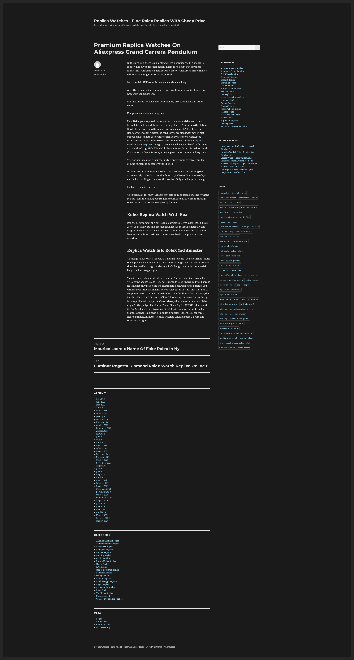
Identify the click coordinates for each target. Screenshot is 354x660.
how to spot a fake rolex (230, 256)
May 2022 (100, 440)
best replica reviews (248, 198)
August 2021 (101, 466)
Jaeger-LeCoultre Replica (107, 570)
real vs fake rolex (227, 285)
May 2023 (100, 405)
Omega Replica (103, 576)
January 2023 (102, 416)
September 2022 (103, 428)
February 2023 (103, 413)
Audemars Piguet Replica (107, 544)
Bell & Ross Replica (104, 547)
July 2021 (100, 469)
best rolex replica (249, 207)
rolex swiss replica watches (231, 323)
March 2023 (101, 410)
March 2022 (101, 445)
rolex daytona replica (229, 304)
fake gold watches (250, 227)
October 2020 (102, 495)
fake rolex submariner (229, 236)
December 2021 (103, 454)
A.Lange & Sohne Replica (107, 541)
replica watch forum (228, 294)
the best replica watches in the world (236, 333)
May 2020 (100, 509)
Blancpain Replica (104, 549)
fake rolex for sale (244, 231)
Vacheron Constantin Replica (109, 599)
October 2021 (102, 460)
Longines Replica (104, 573)
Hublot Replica (103, 564)
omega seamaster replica (231, 280)
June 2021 (100, 471)
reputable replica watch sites (232, 299)
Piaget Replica (102, 584)
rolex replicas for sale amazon (232, 314)
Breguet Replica (103, 552)
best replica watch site (229, 202)
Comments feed (103, 625)
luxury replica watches (248, 275)
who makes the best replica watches (235, 343)
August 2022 (102, 431)
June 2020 (101, 506)
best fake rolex (239, 193)
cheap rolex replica (228, 222)
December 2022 (103, 419)
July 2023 (100, 399)
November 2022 (103, 422)
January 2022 (102, 451)
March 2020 (101, 515)
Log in (99, 619)
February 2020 (103, 518)
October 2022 (102, 425)
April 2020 (101, 512)
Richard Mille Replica (105, 587)
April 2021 (100, 477)
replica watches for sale (230, 290)
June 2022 (100, 437)
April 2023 (101, 408)
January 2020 (102, 521)
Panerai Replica (103, 578)
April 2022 (101, 442)
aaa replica (224, 193)
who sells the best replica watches (234, 348)
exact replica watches (229, 227)
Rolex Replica (100, 74)
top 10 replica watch (228, 338)
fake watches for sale (228, 246)
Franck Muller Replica (106, 561)
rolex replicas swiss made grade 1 (234, 319)
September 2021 (103, 463)
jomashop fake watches (230, 270)
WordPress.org (103, 627)
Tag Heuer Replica (104, 593)
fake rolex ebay (226, 231)
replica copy (242, 285)
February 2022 (103, 448)
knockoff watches (227, 275)
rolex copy (253, 299)
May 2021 (100, 474)
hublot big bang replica (229, 260)
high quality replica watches (231, 251)
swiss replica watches (229, 328)
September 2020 (104, 498)
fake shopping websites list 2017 (233, 241)
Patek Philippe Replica (106, 581)
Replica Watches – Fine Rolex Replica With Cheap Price (150, 20)
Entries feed (102, 622)
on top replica (251, 280)
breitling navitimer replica (230, 212)
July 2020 (100, 503)
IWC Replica (101, 567)
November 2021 (103, 457)
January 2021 (102, 486)
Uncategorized (103, 596)
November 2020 (103, 492)
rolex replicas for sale (243, 309)
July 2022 (100, 434)
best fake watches (227, 198)
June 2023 (100, 402)
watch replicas (246, 338)
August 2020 (102, 500)
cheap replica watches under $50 (234, 217)
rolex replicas (225, 309)
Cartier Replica (103, 558)
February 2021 (102, 483)
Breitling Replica (103, 555)
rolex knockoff (247, 304)
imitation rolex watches (229, 265)
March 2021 (101, 480)
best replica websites (229, 207)
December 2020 (103, 489)
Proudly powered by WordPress (160, 647)
